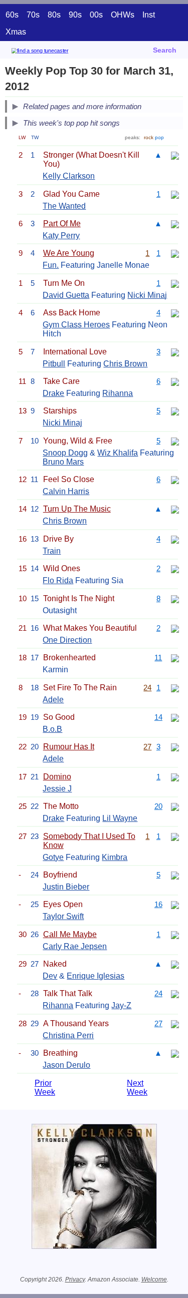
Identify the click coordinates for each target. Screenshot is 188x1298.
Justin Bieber (66, 887)
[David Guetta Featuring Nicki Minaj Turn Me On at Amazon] (175, 283)
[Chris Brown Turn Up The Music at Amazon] (175, 509)
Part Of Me (62, 223)
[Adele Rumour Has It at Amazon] (175, 746)
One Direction (67, 640)
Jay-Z (121, 1005)
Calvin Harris (66, 491)
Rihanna (117, 393)
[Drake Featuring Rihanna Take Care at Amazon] (175, 381)
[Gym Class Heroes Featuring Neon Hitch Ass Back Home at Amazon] (175, 312)
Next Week (137, 1087)
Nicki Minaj (147, 295)
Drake (53, 393)
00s (96, 15)
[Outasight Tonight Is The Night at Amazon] (175, 598)
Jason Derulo (66, 1065)
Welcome (154, 1279)
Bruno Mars (63, 462)
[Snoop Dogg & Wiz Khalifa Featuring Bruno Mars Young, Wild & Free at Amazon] (175, 441)
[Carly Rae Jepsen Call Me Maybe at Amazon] (175, 934)
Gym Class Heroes (76, 324)
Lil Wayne (119, 818)
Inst (148, 15)
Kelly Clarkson (69, 176)
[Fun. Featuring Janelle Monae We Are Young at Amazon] (175, 253)
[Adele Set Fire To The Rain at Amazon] (175, 687)
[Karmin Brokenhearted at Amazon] (175, 657)
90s (75, 15)
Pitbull (54, 363)
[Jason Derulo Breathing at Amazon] (175, 1053)
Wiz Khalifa (117, 453)
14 (158, 717)
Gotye (53, 857)
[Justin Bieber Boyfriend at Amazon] (175, 875)
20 (158, 806)
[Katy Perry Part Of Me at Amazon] (175, 223)
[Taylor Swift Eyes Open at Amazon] (175, 904)
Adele (53, 699)
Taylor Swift (63, 916)
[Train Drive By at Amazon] (175, 539)
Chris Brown (125, 363)
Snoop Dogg (65, 453)
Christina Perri (68, 1035)
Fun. (51, 265)
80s (54, 15)
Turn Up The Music (77, 509)
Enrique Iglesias (95, 976)
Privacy (75, 1279)
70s (33, 15)
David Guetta (66, 295)
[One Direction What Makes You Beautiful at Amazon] (175, 628)
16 (158, 904)
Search (164, 50)
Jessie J (57, 788)
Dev (50, 976)
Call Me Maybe (70, 934)
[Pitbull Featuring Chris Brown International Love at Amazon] (175, 351)
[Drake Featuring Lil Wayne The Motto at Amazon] (175, 806)
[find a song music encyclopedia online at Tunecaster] (55, 52)
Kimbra (114, 857)
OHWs (122, 15)
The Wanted (64, 206)
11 (158, 657)
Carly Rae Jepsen (75, 946)
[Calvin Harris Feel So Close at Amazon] (175, 479)
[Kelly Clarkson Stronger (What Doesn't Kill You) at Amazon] (175, 155)
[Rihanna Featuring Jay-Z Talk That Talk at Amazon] (175, 993)
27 (147, 746)
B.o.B (52, 729)
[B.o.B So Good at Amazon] (175, 717)
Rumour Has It (68, 746)
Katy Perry (61, 235)
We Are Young (68, 253)
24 (147, 687)
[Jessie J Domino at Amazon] (175, 776)
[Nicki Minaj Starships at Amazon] (175, 410)
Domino (57, 776)
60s (12, 15)
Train (52, 551)
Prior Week (45, 1087)
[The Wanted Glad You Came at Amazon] (175, 194)
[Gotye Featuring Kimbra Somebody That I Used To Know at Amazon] (175, 836)
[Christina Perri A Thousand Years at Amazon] (175, 1023)
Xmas (16, 32)
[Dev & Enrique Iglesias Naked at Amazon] (175, 964)
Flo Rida (58, 580)
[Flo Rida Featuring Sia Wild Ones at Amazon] (175, 568)
